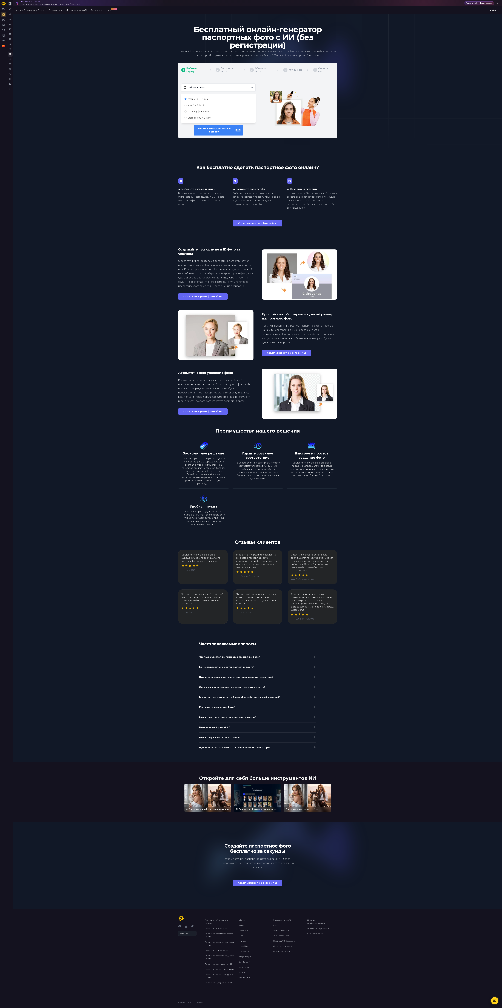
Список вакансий (281, 930)
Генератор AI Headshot (216, 928)
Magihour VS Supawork (284, 941)
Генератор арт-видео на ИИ (218, 964)
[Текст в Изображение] (10, 19)
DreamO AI (244, 951)
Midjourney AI (245, 956)
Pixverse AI (244, 930)
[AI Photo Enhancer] (10, 64)
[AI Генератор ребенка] (10, 84)
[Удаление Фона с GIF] (10, 34)
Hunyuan (243, 941)
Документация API (282, 920)
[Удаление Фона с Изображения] (10, 29)
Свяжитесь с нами (315, 933)
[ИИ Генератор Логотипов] (10, 69)
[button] (257, 655)
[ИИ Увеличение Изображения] (10, 24)
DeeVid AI (243, 946)
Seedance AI (245, 962)
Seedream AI (245, 977)
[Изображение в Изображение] (10, 14)
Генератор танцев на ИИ (217, 950)
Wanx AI (242, 936)
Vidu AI (242, 920)
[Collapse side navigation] (10, 3)
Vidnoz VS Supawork (282, 946)
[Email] (494, 1000)
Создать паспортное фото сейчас (257, 223)
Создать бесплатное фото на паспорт (218, 130)
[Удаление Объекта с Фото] (10, 39)
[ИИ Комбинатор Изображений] (10, 79)
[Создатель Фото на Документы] (10, 54)
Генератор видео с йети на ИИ (219, 969)
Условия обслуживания (318, 928)
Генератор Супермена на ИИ (219, 983)
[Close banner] (498, 3)
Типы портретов (281, 936)
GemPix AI (244, 967)
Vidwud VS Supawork (283, 951)
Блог (275, 925)
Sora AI (242, 972)
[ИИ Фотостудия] (10, 49)
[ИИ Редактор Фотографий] (10, 59)
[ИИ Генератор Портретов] (10, 44)
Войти (494, 10)
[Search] (10, 9)
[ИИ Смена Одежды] (10, 74)
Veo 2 (241, 925)
